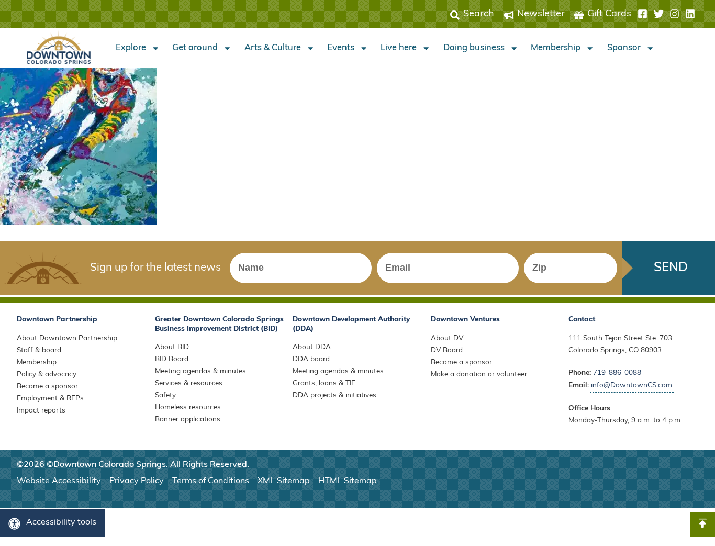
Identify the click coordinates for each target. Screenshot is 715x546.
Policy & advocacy (46, 374)
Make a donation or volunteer (479, 374)
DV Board (447, 350)
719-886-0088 (617, 373)
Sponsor (624, 48)
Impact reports (41, 410)
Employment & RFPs (50, 398)
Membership (555, 48)
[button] (666, 14)
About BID (172, 347)
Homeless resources (188, 407)
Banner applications (187, 419)
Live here (399, 48)
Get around (195, 48)
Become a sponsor (47, 386)
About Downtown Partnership (67, 338)
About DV (447, 338)
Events (340, 48)
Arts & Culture (272, 48)
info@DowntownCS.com (631, 385)
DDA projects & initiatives (334, 395)
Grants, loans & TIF (324, 383)
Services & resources (188, 383)
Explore (131, 48)
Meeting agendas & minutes (200, 371)
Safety (165, 395)
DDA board (311, 359)
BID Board (171, 359)
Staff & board (39, 350)
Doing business (474, 48)
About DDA (312, 347)
